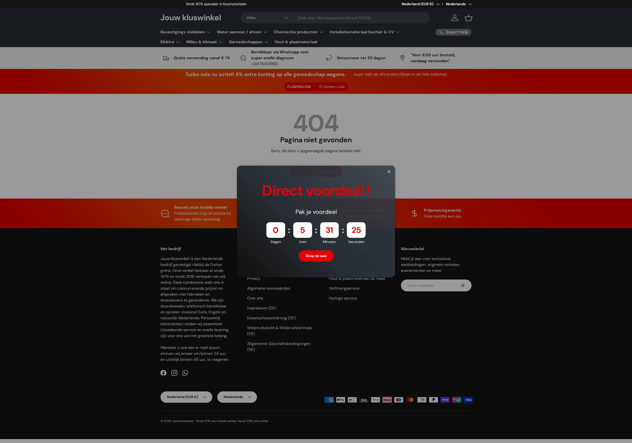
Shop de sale (316, 256)
